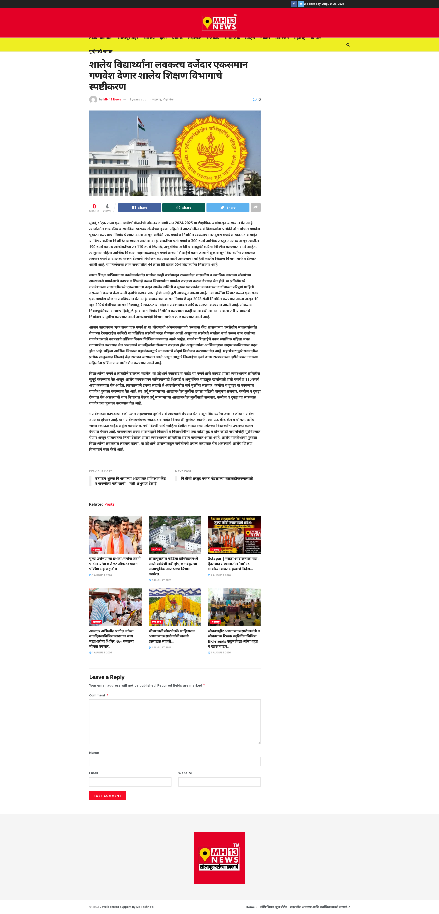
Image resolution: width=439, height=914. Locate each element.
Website (185, 773)
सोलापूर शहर (128, 37)
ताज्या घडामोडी (101, 37)
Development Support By (117, 907)
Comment (99, 695)
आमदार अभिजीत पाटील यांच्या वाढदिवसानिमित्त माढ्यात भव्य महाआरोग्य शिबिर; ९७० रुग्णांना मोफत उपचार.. (111, 638)
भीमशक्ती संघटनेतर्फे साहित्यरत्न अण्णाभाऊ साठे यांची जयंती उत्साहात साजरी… (172, 636)
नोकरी (265, 37)
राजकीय (213, 37)
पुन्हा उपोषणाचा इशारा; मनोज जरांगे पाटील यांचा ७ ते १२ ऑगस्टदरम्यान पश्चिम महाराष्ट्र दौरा (115, 563)
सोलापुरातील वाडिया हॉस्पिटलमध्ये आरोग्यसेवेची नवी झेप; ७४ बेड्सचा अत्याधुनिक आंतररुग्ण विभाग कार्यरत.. (173, 566)
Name (94, 752)
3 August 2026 (101, 575)
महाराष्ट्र (299, 37)
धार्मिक (177, 37)
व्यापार (316, 37)
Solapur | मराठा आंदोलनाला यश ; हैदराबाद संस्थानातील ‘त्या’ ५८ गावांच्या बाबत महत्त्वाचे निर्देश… (233, 563)
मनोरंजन (282, 37)
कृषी (163, 37)
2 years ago (138, 99)
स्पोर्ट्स (250, 37)
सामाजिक (232, 37)
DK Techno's (145, 907)
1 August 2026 (101, 652)
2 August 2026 (161, 580)
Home (250, 907)
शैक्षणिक (194, 37)
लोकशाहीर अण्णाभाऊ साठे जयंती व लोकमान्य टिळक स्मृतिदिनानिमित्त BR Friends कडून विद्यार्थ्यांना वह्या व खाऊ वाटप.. (234, 638)
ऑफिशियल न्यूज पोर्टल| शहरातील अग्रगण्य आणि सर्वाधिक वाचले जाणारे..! (305, 907)
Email (93, 773)
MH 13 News (112, 99)
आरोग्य (149, 37)
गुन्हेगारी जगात (100, 51)
